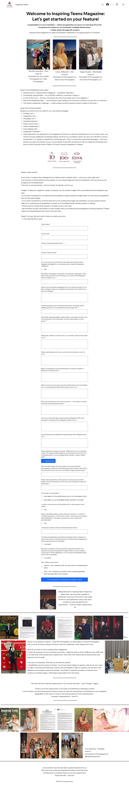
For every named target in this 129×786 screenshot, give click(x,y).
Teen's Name (45, 224)
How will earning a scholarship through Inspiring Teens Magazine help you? (63, 435)
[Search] (103, 4)
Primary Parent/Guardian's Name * (52, 243)
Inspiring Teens (22, 4)
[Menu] (123, 4)
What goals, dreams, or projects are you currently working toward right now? (64, 336)
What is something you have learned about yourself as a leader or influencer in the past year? (62, 370)
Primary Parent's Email (49, 253)
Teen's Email (45, 234)
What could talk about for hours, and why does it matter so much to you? (63, 353)
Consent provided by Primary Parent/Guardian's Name (59, 528)
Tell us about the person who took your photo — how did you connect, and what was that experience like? (64, 402)
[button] (117, 4)
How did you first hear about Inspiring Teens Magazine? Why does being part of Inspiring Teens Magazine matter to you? (62, 419)
